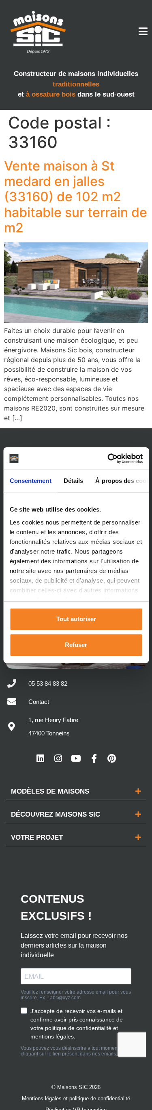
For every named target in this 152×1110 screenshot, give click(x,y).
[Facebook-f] (94, 758)
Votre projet (37, 837)
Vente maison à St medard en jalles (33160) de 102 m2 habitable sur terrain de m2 (75, 197)
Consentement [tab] (30, 480)
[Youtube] (76, 758)
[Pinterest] (111, 758)
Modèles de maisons (50, 791)
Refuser (76, 644)
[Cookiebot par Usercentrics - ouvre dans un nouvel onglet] (108, 458)
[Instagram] (58, 758)
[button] (76, 791)
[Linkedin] (40, 758)
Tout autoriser (76, 618)
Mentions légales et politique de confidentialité (76, 1098)
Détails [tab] (73, 480)
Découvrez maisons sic (55, 814)
